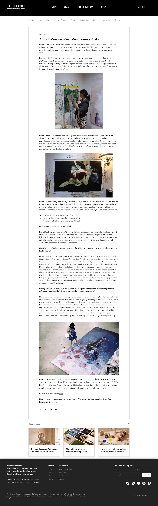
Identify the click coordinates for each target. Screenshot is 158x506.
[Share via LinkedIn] (51, 409)
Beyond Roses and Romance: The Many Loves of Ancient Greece (44, 450)
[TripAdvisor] (149, 483)
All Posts (31, 20)
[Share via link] (56, 409)
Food (48, 20)
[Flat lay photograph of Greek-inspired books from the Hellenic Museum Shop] (79, 436)
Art (40, 20)
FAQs (50, 476)
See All (127, 424)
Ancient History (60, 20)
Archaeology (84, 20)
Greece (95, 20)
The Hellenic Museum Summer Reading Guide (76, 450)
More (116, 20)
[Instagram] (133, 483)
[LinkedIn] (144, 483)
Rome (73, 20)
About (50, 469)
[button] (54, 7)
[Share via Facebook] (40, 409)
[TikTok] (138, 483)
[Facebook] (127, 483)
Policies (50, 479)
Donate (61, 476)
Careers (61, 479)
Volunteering (63, 472)
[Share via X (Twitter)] (45, 409)
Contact (50, 472)
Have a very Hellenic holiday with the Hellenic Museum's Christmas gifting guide (113, 450)
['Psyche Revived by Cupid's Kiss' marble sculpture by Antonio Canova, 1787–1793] (44, 436)
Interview (106, 20)
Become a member (65, 469)
